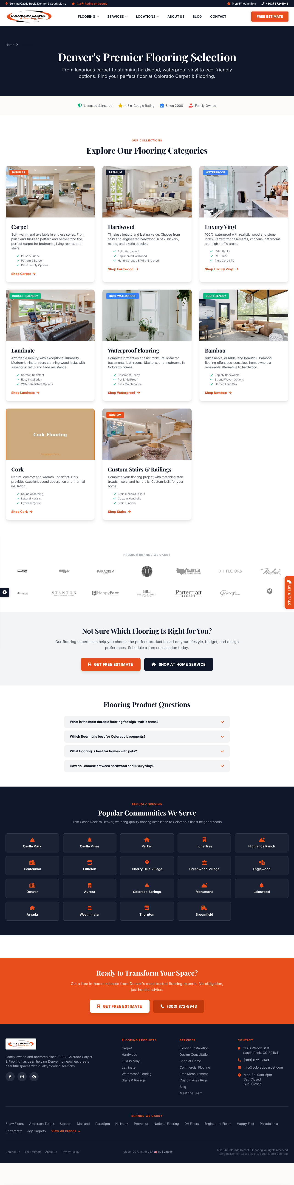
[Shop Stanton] (64, 593)
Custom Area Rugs (194, 1080)
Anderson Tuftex (41, 1124)
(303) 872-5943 (277, 3)
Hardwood (129, 1054)
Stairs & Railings (134, 1080)
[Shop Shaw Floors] (23, 571)
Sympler (167, 1151)
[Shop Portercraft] (188, 593)
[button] (4, 592)
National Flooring (166, 1124)
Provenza (141, 1124)
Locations (145, 16)
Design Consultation (194, 1054)
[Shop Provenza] (230, 593)
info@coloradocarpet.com (263, 1067)
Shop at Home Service (182, 664)
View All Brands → (65, 1131)
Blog (197, 16)
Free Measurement (194, 1074)
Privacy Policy (70, 1152)
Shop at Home (190, 1061)
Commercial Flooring (195, 1067)
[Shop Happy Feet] (105, 593)
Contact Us (13, 1152)
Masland (83, 1124)
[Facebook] (10, 1076)
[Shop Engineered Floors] (23, 593)
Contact (218, 16)
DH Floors (191, 1124)
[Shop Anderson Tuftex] (64, 571)
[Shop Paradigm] (105, 571)
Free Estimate (270, 16)
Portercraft (14, 1131)
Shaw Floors (15, 1124)
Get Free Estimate (113, 664)
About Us (175, 16)
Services (115, 16)
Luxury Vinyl (131, 1061)
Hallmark (121, 1124)
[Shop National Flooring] (188, 571)
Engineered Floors (217, 1124)
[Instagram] (22, 1076)
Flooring (86, 16)
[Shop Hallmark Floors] (147, 571)
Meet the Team (191, 1093)
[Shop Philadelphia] (147, 593)
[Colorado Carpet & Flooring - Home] (29, 16)
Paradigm (102, 1124)
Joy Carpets (36, 1131)
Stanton (65, 1124)
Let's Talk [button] (289, 595)
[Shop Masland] (271, 571)
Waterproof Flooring (137, 1074)
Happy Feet (245, 1124)
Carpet (127, 1048)
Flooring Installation (194, 1048)
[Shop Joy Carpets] (271, 593)
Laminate (129, 1067)
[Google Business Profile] (34, 1076)
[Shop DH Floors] (230, 571)
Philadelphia (269, 1124)
